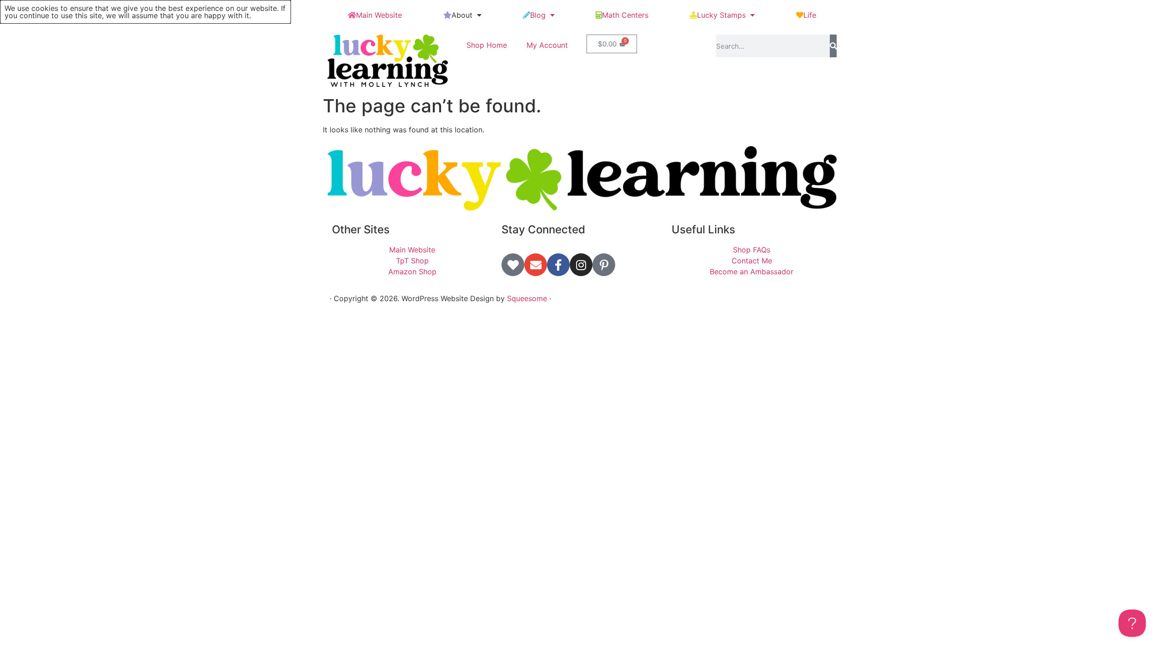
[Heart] (513, 264)
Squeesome (527, 298)
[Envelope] (535, 264)
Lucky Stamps (721, 15)
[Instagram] (581, 264)
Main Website (379, 15)
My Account (547, 45)
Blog (538, 15)
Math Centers (625, 15)
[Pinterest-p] (603, 264)
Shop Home (487, 45)
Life (809, 15)
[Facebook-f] (558, 264)
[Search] (833, 46)
